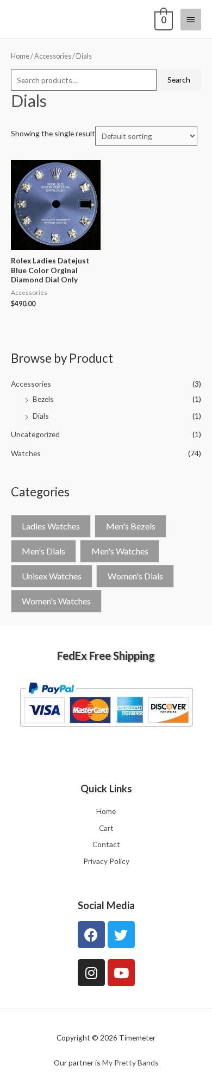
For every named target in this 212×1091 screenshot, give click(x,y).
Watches (26, 453)
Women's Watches (56, 601)
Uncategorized (35, 434)
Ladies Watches (51, 526)
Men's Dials (43, 551)
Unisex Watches (52, 576)
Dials (41, 415)
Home (20, 56)
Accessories (31, 383)
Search (178, 79)
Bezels (43, 398)
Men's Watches (119, 551)
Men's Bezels (130, 526)
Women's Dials (135, 576)
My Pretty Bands (130, 1062)
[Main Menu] (190, 19)
